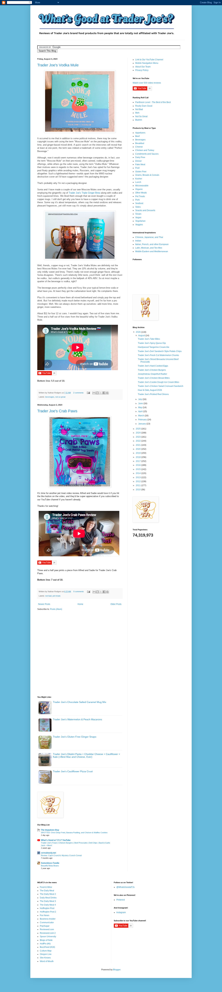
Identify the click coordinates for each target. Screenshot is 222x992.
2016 (138, 465)
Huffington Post (47, 908)
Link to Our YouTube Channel (149, 59)
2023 (138, 437)
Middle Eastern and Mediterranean (151, 251)
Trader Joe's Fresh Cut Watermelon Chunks (158, 355)
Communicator (47, 922)
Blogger (116, 969)
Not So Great (141, 116)
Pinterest (120, 900)
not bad (48, 596)
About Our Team (143, 67)
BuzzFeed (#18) (47, 947)
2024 (138, 433)
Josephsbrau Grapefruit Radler (152, 374)
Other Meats (141, 193)
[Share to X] (100, 393)
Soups (138, 214)
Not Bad (139, 109)
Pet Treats (140, 196)
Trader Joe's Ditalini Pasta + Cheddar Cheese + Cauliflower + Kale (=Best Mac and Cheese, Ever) (86, 755)
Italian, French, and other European (152, 244)
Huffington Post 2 (48, 912)
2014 (138, 473)
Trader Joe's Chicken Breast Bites (154, 378)
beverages (49, 397)
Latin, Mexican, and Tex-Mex (148, 248)
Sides (138, 207)
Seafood (139, 203)
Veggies (139, 224)
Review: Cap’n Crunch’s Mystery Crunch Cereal (61, 855)
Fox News (44, 915)
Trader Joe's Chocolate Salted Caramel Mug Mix (79, 702)
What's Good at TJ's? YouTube (56, 840)
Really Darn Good (143, 106)
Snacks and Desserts (145, 210)
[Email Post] (88, 393)
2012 (138, 481)
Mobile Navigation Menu (146, 63)
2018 (138, 457)
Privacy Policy (141, 70)
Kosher (138, 178)
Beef (137, 136)
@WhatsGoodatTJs (125, 887)
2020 (138, 449)
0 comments (78, 591)
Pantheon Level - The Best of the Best (153, 102)
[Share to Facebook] (104, 393)
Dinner (138, 161)
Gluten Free (140, 171)
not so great (60, 397)
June (140, 403)
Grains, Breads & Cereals (147, 175)
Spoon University (48, 936)
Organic (139, 189)
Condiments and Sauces (147, 154)
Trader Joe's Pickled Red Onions (153, 394)
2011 (138, 485)
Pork (137, 200)
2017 (138, 461)
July (140, 399)
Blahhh (138, 120)
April (140, 411)
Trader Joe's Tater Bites (149, 339)
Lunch (138, 182)
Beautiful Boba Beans (50, 866)
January (142, 424)
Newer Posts (44, 604)
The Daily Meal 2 (48, 894)
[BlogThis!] (97, 393)
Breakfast (139, 143)
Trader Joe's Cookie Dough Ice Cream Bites (158, 382)
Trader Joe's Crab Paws (57, 411)
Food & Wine (46, 887)
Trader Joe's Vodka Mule (58, 65)
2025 (138, 429)
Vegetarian (140, 221)
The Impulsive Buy (50, 830)
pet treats (57, 596)
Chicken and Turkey (144, 150)
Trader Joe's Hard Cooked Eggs (153, 366)
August (141, 335)
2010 (138, 489)
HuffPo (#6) (45, 943)
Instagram (121, 912)
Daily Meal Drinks (48, 898)
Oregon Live (46, 954)
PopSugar (44, 926)
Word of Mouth (47, 961)
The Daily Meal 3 (48, 901)
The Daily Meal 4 (48, 905)
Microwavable (141, 185)
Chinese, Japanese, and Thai (149, 237)
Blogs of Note (46, 940)
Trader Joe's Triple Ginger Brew (84, 193)
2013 (138, 477)
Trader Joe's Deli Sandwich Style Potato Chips (160, 351)
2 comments (78, 393)
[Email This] (94, 393)
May (140, 407)
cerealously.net (48, 853)
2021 (138, 445)
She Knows (45, 957)
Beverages (140, 139)
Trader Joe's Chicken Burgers (152, 370)
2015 (138, 469)
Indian (138, 241)
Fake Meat (140, 164)
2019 (138, 453)
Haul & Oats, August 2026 (150, 390)
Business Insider (48, 919)
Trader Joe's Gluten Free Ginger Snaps (74, 736)
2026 (138, 332)
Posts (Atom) (56, 609)
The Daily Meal (47, 890)
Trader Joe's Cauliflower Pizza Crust (73, 771)
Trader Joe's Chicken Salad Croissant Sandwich (160, 386)
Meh (137, 113)
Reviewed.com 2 (48, 933)
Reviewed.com (47, 929)
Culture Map (46, 951)
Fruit (137, 168)
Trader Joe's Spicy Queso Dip (152, 343)
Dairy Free (140, 157)
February (142, 419)
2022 (138, 441)
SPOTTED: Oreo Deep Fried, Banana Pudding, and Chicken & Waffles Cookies (74, 833)
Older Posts (115, 604)
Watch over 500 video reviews (147, 83)
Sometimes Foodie (50, 863)
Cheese (139, 147)
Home (80, 604)
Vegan (138, 217)
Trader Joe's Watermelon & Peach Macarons (77, 719)
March (141, 415)
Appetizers (140, 133)
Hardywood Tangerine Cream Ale (153, 347)
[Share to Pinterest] (107, 393)
